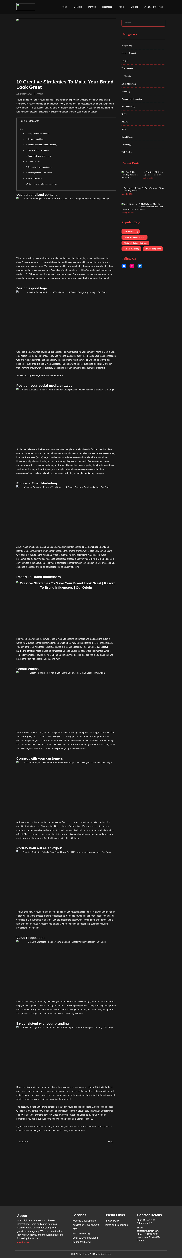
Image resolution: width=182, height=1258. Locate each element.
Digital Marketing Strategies (135, 243)
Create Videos (34, 161)
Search (162, 23)
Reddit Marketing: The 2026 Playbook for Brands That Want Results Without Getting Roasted (142, 206)
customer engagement (93, 547)
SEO (124, 129)
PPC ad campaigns (153, 249)
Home (64, 7)
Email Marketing (129, 84)
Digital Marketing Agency (134, 237)
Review (125, 122)
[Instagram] (132, 266)
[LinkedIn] (139, 266)
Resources (107, 7)
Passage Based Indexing (132, 99)
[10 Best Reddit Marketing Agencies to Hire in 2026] (131, 175)
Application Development (85, 1225)
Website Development (84, 1220)
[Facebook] (124, 266)
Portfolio (92, 7)
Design (125, 61)
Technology (127, 144)
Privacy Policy (112, 1220)
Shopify (127, 76)
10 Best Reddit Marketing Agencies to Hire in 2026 (153, 173)
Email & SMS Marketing (85, 1237)
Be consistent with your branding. (43, 184)
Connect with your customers (40, 167)
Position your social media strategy (42, 145)
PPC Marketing (128, 106)
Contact (134, 7)
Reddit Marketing (81, 1242)
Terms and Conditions (116, 1225)
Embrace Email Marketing (38, 150)
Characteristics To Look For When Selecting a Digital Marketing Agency (144, 189)
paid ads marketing (131, 249)
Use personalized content (38, 133)
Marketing (126, 91)
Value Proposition (35, 178)
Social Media (127, 137)
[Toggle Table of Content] (21, 129)
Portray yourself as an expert (40, 173)
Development (127, 68)
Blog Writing (127, 45)
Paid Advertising (81, 1233)
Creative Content (129, 53)
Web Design (127, 152)
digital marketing (86, 473)
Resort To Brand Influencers (39, 156)
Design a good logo (36, 139)
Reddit (124, 114)
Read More (23, 1242)
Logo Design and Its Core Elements (45, 375)
